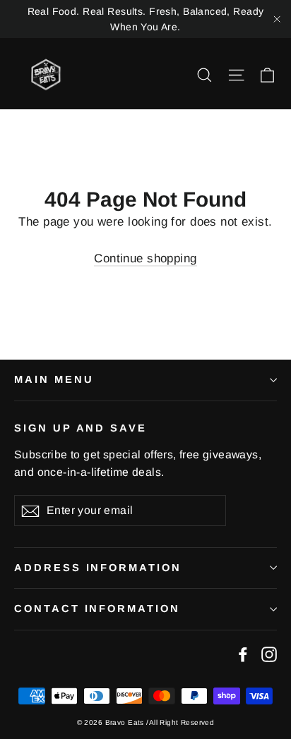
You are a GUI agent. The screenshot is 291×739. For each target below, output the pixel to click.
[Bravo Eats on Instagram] (269, 654)
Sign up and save (80, 428)
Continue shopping (145, 258)
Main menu (53, 379)
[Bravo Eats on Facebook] (243, 654)
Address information (98, 567)
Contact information (97, 608)
